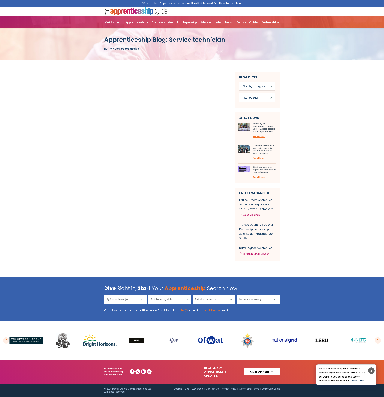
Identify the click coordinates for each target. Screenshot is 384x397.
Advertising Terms (249, 388)
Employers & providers (192, 22)
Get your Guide (247, 22)
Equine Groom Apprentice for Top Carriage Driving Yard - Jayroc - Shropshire (256, 207)
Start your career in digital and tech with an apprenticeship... (264, 169)
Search (178, 388)
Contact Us (212, 388)
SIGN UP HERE (260, 371)
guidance (212, 310)
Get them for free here (228, 3)
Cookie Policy (357, 380)
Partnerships (270, 22)
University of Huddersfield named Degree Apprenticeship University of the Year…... (264, 127)
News (229, 22)
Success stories (162, 22)
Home (108, 48)
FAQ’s (184, 310)
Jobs (218, 22)
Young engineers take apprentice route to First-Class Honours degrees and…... (263, 149)
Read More (259, 136)
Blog (187, 388)
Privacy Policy (229, 388)
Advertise (197, 388)
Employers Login (271, 388)
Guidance (112, 22)
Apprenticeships (136, 22)
